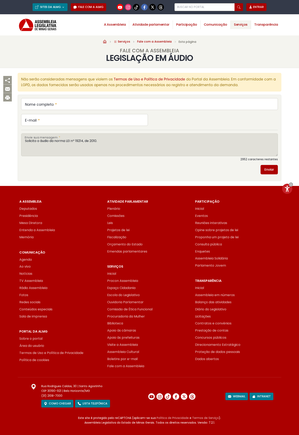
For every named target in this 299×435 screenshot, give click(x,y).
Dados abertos (207, 359)
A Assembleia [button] (115, 24)
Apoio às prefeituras (123, 337)
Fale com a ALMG (91, 7)
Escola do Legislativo (123, 295)
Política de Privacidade (173, 418)
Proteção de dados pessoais (217, 351)
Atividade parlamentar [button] (150, 24)
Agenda (25, 259)
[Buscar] (239, 7)
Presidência (28, 215)
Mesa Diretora (30, 223)
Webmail (239, 396)
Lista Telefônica (95, 403)
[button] (291, 184)
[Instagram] (128, 7)
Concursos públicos (210, 337)
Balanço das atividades (213, 302)
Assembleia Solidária (211, 258)
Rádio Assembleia (33, 288)
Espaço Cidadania (121, 288)
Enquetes (202, 251)
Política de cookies (34, 360)
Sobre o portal (31, 338)
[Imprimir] (7, 97)
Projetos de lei (118, 230)
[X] (152, 7)
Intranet (264, 396)
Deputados (28, 208)
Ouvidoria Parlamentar (125, 302)
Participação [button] (186, 24)
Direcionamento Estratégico (217, 344)
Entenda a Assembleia (37, 230)
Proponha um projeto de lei (217, 237)
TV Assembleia (31, 280)
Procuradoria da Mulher (126, 316)
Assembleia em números (215, 295)
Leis (110, 223)
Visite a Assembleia (122, 344)
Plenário (113, 208)
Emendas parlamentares (127, 251)
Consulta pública (208, 244)
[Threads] (161, 7)
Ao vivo (25, 266)
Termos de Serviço (205, 418)
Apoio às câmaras (121, 330)
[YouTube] (120, 7)
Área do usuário (31, 345)
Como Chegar (60, 403)
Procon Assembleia (122, 280)
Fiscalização (116, 237)
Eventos (201, 215)
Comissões (115, 215)
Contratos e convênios (213, 323)
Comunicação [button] (215, 24)
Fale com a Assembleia (154, 42)
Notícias (25, 273)
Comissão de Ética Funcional (130, 309)
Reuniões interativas (211, 223)
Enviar (269, 169)
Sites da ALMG (50, 7)
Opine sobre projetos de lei (216, 230)
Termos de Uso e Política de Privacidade (149, 79)
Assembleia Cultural (123, 351)
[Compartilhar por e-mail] (7, 89)
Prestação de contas (211, 330)
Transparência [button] (266, 24)
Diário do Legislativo (210, 309)
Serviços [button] (241, 24)
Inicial (199, 208)
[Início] (105, 41)
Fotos (23, 295)
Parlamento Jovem (210, 265)
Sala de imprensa (33, 316)
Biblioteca (115, 323)
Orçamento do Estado (125, 244)
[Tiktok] (136, 7)
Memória (26, 237)
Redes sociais (29, 302)
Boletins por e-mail (122, 359)
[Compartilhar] (7, 80)
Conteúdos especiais (35, 309)
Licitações (203, 316)
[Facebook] (144, 7)
